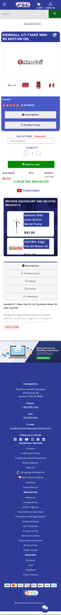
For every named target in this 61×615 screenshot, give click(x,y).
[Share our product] (55, 35)
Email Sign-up (30, 507)
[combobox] (24, 13)
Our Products (30, 526)
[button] (30, 593)
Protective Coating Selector (30, 516)
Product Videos (31, 190)
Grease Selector (30, 521)
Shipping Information (33, 472)
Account (30, 560)
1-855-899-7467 (30, 407)
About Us (30, 497)
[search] (55, 13)
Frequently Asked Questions (30, 458)
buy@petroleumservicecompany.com (30, 428)
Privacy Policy (30, 531)
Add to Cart (32, 164)
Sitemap (30, 482)
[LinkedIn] (44, 440)
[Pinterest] (39, 440)
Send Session (30, 487)
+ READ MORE (11, 327)
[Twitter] (22, 440)
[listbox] (31, 141)
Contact (30, 448)
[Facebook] (16, 440)
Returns (30, 467)
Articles (31, 288)
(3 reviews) (28, 105)
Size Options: (31, 136)
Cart (30, 565)
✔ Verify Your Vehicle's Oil (31, 181)
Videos (31, 281)
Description (31, 114)
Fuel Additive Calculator (30, 511)
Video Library (30, 550)
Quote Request (30, 462)
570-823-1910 (30, 417)
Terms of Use (30, 545)
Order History (30, 574)
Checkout (30, 569)
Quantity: (32, 147)
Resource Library (30, 535)
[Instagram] (34, 440)
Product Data (31, 125)
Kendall (6, 99)
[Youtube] (28, 440)
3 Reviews (31, 296)
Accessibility (30, 502)
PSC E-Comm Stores (32, 477)
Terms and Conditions (30, 540)
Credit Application (30, 453)
